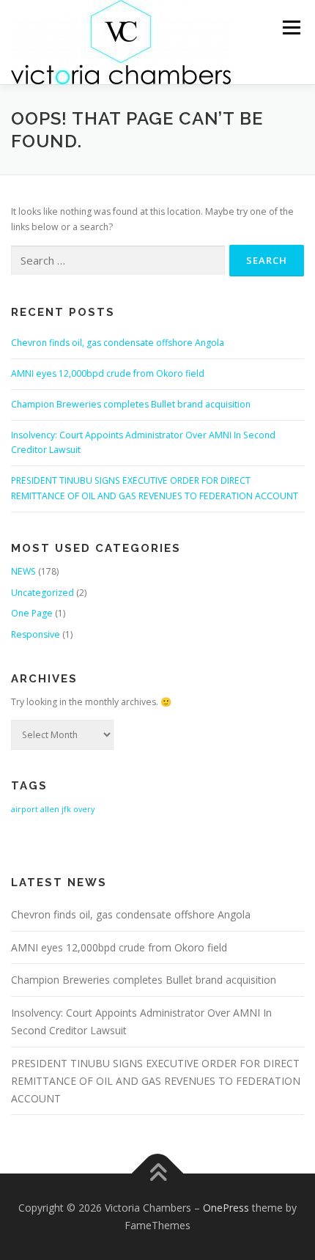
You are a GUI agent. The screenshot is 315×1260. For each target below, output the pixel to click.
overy (83, 809)
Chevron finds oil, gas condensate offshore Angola (117, 342)
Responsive (35, 634)
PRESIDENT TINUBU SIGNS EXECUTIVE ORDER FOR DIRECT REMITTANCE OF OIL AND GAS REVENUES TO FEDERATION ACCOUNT (155, 1080)
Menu (290, 27)
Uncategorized (42, 592)
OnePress (226, 1208)
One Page (32, 613)
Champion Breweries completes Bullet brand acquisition (131, 404)
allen (49, 809)
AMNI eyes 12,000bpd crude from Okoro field (107, 373)
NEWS (23, 571)
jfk (66, 809)
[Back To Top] (158, 1174)
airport (24, 809)
